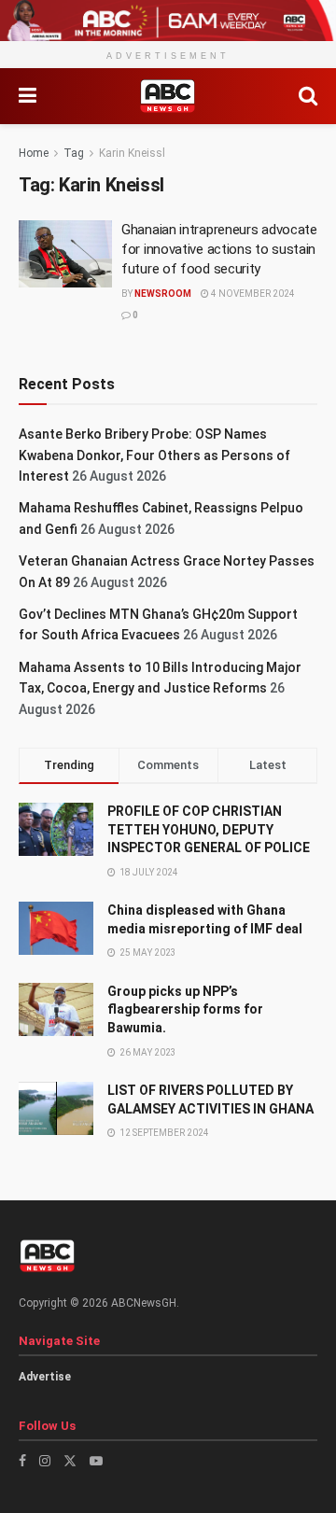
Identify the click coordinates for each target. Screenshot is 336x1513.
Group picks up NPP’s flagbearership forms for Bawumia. (185, 1009)
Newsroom (162, 293)
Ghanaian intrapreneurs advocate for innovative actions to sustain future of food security (219, 249)
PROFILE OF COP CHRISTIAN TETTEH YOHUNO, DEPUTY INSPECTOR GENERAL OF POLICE (208, 829)
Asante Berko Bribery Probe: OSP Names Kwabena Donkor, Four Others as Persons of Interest (154, 455)
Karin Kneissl (132, 153)
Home (34, 153)
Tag (73, 153)
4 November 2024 (252, 293)
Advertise (45, 1376)
